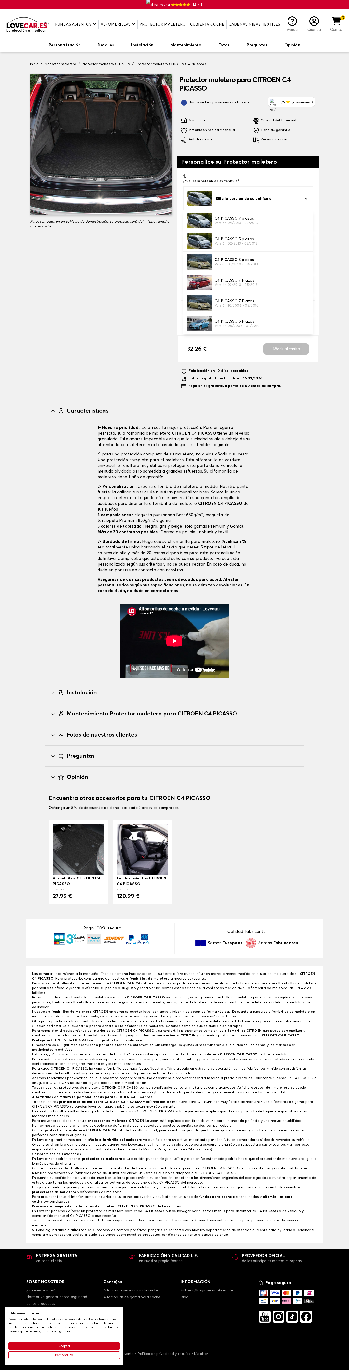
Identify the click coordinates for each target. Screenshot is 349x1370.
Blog (185, 1297)
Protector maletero (163, 24)
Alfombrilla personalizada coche (131, 1290)
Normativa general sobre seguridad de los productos (56, 1300)
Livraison (201, 1354)
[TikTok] (292, 1317)
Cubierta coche (207, 24)
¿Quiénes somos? (40, 1290)
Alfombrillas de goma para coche (132, 1297)
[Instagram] (278, 1317)
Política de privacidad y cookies (164, 1354)
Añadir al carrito (286, 349)
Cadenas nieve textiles (254, 24)
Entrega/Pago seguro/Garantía (207, 1290)
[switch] (65, 45)
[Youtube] (265, 1317)
